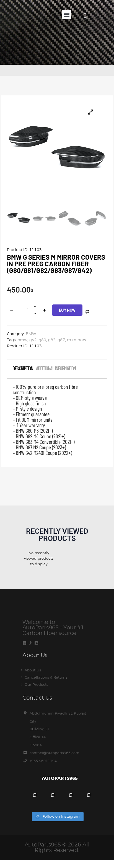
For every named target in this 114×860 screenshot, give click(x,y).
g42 (33, 339)
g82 (52, 339)
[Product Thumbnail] (90, 112)
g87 (61, 339)
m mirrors (76, 339)
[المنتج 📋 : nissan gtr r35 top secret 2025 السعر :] (66, 799)
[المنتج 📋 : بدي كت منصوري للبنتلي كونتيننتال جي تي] (84, 799)
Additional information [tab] (56, 368)
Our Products (36, 684)
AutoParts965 (43, 844)
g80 (42, 339)
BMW (31, 333)
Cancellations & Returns (46, 677)
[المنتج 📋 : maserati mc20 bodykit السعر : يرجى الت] (30, 799)
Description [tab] (22, 368)
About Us (33, 670)
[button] (66, 14)
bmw (22, 339)
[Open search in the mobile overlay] (85, 16)
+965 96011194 (43, 761)
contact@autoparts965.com (54, 752)
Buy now (67, 309)
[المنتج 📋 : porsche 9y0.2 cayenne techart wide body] (48, 799)
